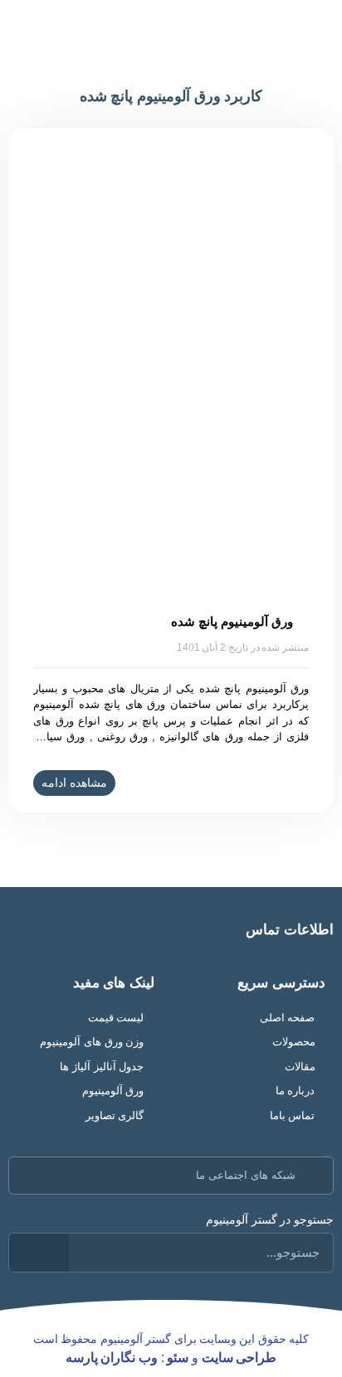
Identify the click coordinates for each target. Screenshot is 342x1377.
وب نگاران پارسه (112, 1357)
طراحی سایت (239, 1357)
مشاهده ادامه (74, 782)
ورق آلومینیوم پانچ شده (231, 621)
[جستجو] (39, 1253)
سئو (177, 1357)
